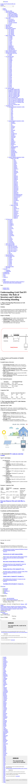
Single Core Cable (14, 158)
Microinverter (8, 24)
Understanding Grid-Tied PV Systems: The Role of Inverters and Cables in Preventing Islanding (13, 282)
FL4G (15, 174)
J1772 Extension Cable (13, 97)
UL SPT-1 (10, 220)
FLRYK (15, 165)
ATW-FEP (13, 137)
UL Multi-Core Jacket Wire (11, 53)
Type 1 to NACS (11, 103)
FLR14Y (15, 191)
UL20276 (10, 259)
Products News (6, 289)
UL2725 (10, 264)
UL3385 (10, 69)
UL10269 (10, 36)
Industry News (6, 288)
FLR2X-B (16, 204)
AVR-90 (10, 253)
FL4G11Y (16, 212)
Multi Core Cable (14, 205)
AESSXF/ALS (14, 152)
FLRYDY (16, 198)
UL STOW (10, 241)
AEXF (12, 138)
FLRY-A (15, 166)
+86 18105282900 (10, 598)
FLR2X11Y (16, 213)
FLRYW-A (16, 168)
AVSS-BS (13, 153)
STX (12, 116)
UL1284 (10, 65)
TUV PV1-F (11, 19)
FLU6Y (15, 180)
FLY (14, 159)
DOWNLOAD (6, 273)
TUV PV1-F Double (12, 22)
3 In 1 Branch (11, 30)
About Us (5, 268)
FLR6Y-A (16, 178)
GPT (12, 109)
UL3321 (10, 72)
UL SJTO (10, 230)
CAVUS (12, 149)
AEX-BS (13, 150)
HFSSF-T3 (13, 144)
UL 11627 (10, 39)
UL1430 (10, 77)
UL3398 (10, 75)
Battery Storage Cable (10, 35)
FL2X (15, 170)
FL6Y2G (15, 214)
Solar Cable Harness (10, 12)
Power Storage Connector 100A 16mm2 (9, 607)
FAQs (4, 275)
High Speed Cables (10, 266)
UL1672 (10, 83)
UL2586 (10, 263)
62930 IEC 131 (11, 21)
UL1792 (10, 87)
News (4, 274)
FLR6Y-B (16, 179)
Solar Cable (8, 17)
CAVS (12, 145)
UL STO (10, 237)
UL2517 (10, 258)
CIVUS (12, 132)
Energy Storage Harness (11, 51)
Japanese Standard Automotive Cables (16, 120)
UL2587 (10, 85)
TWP (12, 108)
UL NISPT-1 (11, 223)
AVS (12, 129)
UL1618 (10, 79)
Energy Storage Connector (11, 50)
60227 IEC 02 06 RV (12, 246)
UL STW (10, 240)
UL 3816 (10, 42)
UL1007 (10, 40)
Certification (8, 271)
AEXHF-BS (13, 151)
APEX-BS (13, 154)
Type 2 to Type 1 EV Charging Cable (16, 102)
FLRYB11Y (16, 211)
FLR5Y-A (16, 175)
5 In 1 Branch (11, 33)
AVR (9, 252)
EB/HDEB (13, 147)
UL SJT (10, 229)
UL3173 (10, 84)
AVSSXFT (13, 123)
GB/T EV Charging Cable (13, 96)
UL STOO (10, 239)
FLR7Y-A (16, 181)
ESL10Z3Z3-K (11, 49)
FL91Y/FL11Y (17, 196)
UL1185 (10, 64)
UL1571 (10, 78)
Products (5, 9)
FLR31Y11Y (16, 215)
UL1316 (10, 74)
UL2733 (10, 265)
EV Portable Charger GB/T (14, 89)
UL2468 (10, 54)
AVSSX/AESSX (14, 146)
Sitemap (22, 604)
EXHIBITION (6, 272)
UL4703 (10, 23)
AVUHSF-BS (14, 133)
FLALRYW (16, 200)
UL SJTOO (10, 232)
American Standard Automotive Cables (16, 106)
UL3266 (10, 58)
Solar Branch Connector (11, 28)
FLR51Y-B (16, 192)
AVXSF (12, 127)
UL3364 (10, 82)
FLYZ (15, 209)
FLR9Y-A (16, 184)
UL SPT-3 (10, 222)
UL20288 (10, 60)
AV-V (12, 125)
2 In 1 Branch (11, 29)
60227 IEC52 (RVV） (13, 250)
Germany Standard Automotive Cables (16, 157)
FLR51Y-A (16, 193)
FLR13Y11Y (16, 208)
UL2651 (10, 55)
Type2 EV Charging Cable (13, 94)
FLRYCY (16, 218)
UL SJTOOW (11, 235)
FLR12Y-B (16, 188)
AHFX (12, 139)
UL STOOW (11, 242)
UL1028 (10, 61)
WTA (12, 119)
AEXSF (12, 140)
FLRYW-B (16, 172)
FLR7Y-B (16, 182)
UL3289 (10, 81)
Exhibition (8, 270)
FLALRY (16, 199)
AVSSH (12, 134)
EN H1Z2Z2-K (11, 20)
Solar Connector (9, 27)
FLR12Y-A (16, 187)
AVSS (12, 131)
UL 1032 (10, 44)
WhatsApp (5, 613)
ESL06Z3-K (11, 46)
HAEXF (13, 143)
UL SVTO (10, 227)
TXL (12, 110)
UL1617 (10, 76)
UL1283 (10, 71)
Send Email (3, 612)
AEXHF (13, 122)
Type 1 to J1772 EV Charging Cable (15, 98)
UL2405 (10, 261)
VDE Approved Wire (10, 243)
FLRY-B (15, 167)
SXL (12, 112)
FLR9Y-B (16, 185)
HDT (12, 113)
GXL (12, 111)
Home (4, 8)
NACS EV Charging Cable (14, 104)
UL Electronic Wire (10, 56)
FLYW (15, 161)
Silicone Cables (9, 10)
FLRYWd (16, 171)
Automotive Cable (9, 105)
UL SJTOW (10, 234)
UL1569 (10, 70)
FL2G (15, 201)
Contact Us (5, 277)
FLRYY (15, 207)
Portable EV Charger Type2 (14, 91)
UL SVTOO (11, 228)
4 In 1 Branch (11, 32)
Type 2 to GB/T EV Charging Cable (15, 101)
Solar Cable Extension (13, 14)
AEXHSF (13, 126)
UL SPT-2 (10, 221)
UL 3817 (10, 43)
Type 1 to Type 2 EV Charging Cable (16, 99)
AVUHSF (13, 130)
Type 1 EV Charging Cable (14, 92)
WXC (12, 117)
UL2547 (10, 260)
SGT (12, 115)
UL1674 (10, 63)
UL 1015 (10, 41)
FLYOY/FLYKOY (17, 195)
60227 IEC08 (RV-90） (13, 247)
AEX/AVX (13, 136)
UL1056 (10, 62)
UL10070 (10, 57)
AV (11, 124)
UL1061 (10, 67)
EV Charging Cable (10, 88)
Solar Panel (8, 26)
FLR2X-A (16, 202)
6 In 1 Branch (11, 34)
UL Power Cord (9, 219)
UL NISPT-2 (11, 225)
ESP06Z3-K (10, 47)
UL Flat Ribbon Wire (10, 256)
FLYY (15, 160)
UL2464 (10, 257)
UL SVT (10, 226)
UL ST (9, 236)
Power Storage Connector (20, 606)
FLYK (15, 164)
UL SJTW (10, 233)
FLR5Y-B (16, 177)
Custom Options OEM (13, 16)
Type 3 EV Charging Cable (14, 95)
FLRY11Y (16, 216)
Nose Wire (8, 267)
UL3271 (10, 68)
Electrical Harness (9, 254)
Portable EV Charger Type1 (14, 90)
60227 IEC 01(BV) (12, 251)
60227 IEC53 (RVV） (13, 248)
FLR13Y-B (16, 189)
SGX (12, 118)
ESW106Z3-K (11, 48)
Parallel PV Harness (12, 13)
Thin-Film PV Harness (13, 15)
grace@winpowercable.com (12, 599)
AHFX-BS (13, 141)
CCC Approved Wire (10, 244)
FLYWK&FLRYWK (18, 194)
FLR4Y (15, 173)
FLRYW (15, 163)
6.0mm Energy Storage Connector (8, 606)
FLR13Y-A (16, 186)
